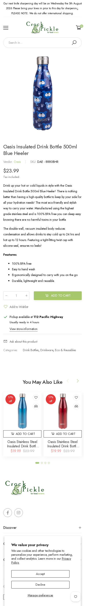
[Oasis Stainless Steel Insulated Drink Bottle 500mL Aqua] (22, 411)
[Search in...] (74, 42)
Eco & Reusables (65, 350)
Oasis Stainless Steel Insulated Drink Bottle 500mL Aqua (22, 446)
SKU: (33, 162)
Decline (40, 584)
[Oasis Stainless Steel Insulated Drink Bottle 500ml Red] (63, 411)
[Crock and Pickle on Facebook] (7, 512)
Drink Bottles (31, 350)
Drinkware (46, 350)
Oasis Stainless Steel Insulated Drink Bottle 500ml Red (62, 446)
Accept (40, 574)
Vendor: (8, 162)
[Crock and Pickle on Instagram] (18, 512)
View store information (23, 329)
